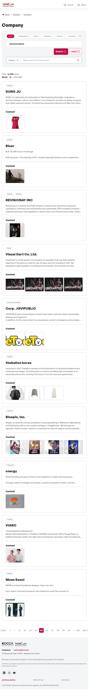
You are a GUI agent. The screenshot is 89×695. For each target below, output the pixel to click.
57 (52, 630)
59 (63, 630)
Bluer (10, 146)
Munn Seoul (15, 580)
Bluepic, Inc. (15, 417)
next (84, 630)
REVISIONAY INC (19, 200)
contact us (65, 680)
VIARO (11, 525)
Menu (83, 5)
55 (42, 631)
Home (7, 14)
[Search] (78, 60)
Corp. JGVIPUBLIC (21, 308)
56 (47, 630)
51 (19, 630)
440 (78, 630)
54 (36, 630)
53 (30, 630)
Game (36, 36)
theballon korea (18, 363)
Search (70, 5)
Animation (71, 36)
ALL (11, 36)
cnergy (11, 471)
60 (69, 630)
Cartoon (59, 36)
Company (28, 14)
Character (47, 36)
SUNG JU (13, 92)
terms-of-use (38, 680)
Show (4, 77)
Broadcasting (23, 36)
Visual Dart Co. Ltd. (21, 254)
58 (58, 630)
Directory (16, 14)
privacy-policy (8, 680)
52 (25, 630)
